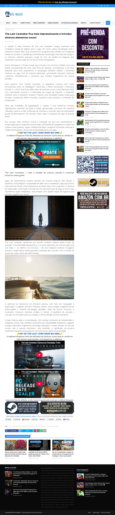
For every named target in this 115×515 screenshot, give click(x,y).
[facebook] (99, 5)
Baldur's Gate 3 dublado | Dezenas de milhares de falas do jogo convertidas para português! (96, 70)
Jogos (10, 426)
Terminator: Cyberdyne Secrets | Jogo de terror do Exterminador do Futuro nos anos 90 (25, 482)
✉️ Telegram (50, 419)
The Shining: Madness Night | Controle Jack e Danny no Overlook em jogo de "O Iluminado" (25, 473)
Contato (20, 5)
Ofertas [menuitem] (83, 23)
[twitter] (102, 5)
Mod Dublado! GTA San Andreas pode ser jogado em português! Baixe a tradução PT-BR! (97, 122)
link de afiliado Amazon (66, 2)
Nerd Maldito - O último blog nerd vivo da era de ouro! (28, 512)
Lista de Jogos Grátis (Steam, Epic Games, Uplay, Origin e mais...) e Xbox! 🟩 (97, 78)
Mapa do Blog (13, 5)
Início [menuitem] (8, 23)
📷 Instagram (26, 419)
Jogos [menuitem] (15, 23)
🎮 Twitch (42, 419)
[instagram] (105, 5)
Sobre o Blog (96, 512)
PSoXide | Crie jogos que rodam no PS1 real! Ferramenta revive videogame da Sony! (96, 113)
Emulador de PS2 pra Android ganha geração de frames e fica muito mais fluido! (39, 454)
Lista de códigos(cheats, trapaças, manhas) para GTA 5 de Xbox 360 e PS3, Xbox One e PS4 (96, 475)
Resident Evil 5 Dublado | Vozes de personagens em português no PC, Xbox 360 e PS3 (97, 95)
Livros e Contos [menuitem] (95, 23)
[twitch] (107, 5)
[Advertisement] (93, 224)
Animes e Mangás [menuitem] (53, 23)
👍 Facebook (16, 419)
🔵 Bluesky (66, 419)
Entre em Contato (105, 512)
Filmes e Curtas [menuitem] (25, 23)
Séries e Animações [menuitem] (39, 23)
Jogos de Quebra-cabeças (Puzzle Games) (23, 426)
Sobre (25, 5)
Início (6, 5)
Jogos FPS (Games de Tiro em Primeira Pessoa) (24, 28)
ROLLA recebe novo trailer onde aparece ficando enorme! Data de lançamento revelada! (16, 454)
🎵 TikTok (58, 419)
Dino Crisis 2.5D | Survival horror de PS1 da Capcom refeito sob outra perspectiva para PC (97, 139)
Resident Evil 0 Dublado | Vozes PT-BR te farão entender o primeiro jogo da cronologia (97, 130)
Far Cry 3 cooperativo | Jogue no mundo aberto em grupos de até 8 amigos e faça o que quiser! (62, 454)
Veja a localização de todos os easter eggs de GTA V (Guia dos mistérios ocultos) (96, 492)
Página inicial (8, 28)
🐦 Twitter (8, 419)
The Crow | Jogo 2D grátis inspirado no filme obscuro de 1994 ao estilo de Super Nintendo (97, 86)
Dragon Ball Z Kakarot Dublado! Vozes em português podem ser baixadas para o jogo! (97, 104)
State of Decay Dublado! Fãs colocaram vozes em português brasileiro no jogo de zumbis (97, 148)
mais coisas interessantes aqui (23, 416)
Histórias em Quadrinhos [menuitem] (69, 23)
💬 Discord (35, 419)
